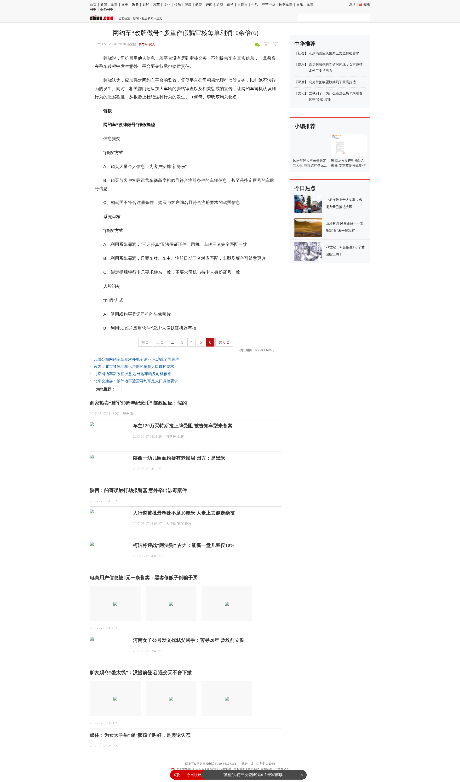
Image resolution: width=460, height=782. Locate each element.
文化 (167, 4)
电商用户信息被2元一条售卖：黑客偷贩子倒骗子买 (144, 577)
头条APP (106, 9)
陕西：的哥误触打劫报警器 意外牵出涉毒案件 (138, 490)
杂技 (188, 524)
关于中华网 (183, 769)
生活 (254, 4)
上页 (160, 342)
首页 (93, 4)
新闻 (103, 4)
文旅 (299, 4)
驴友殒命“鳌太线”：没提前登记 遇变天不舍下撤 (141, 672)
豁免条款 (253, 769)
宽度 (180, 524)
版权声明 (239, 769)
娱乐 (177, 4)
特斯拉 (171, 436)
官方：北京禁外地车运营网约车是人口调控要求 (134, 367)
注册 (352, 4)
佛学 (230, 4)
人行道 (171, 524)
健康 (188, 4)
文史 (124, 4)
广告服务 (198, 769)
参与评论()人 (147, 44)
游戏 (219, 4)
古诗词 (242, 4)
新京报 (131, 44)
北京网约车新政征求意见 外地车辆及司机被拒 (132, 374)
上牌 (180, 436)
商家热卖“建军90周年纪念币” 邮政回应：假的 (138, 402)
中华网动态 (282, 769)
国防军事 (286, 4)
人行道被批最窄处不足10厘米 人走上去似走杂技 (184, 513)
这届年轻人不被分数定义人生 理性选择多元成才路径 (310, 165)
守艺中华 (268, 4)
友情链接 (267, 769)
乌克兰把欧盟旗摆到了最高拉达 (332, 82)
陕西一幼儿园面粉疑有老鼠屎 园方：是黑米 (179, 458)
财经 (146, 4)
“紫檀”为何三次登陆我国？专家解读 (253, 773)
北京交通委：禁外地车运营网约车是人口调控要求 (136, 381)
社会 (301, 53)
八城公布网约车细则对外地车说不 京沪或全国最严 (136, 359)
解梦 (198, 4)
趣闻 (209, 4)
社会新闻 (147, 18)
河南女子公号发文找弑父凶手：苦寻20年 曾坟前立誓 (188, 640)
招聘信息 (226, 769)
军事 (114, 4)
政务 (135, 4)
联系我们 (212, 769)
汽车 (156, 4)
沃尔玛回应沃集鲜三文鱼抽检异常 (334, 53)
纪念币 (128, 414)
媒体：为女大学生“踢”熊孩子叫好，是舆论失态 (140, 735)
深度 (301, 82)
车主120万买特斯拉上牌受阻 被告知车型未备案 (182, 425)
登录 (366, 4)
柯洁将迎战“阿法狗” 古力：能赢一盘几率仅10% (184, 545)
